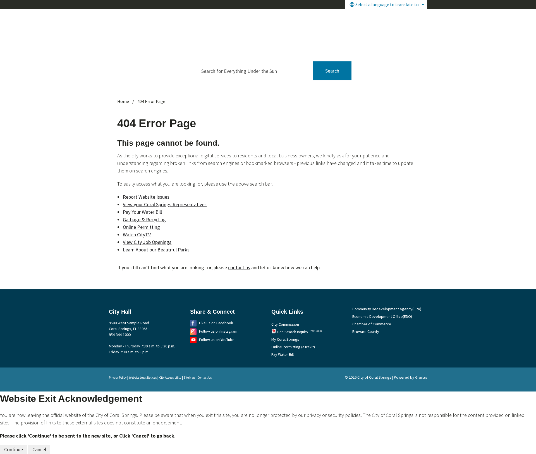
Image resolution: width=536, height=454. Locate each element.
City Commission (285, 324)
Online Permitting (141, 227)
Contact (414, 16)
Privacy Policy (117, 377)
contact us (239, 267)
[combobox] (386, 4)
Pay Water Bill (282, 354)
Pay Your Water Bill (142, 212)
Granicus (421, 377)
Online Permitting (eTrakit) (293, 346)
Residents (355, 16)
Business (386, 16)
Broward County (365, 331)
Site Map (189, 377)
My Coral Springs (285, 339)
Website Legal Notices (143, 377)
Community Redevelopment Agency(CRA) (386, 308)
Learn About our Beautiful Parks (156, 249)
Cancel (39, 449)
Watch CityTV (137, 234)
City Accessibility (170, 377)
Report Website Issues (146, 197)
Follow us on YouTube (216, 339)
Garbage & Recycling (144, 219)
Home (123, 101)
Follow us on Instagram (218, 331)
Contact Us (204, 377)
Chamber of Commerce (371, 323)
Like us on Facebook (216, 322)
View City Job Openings (147, 242)
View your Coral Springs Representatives (165, 204)
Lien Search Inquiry (299, 331)
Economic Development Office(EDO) (382, 316)
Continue (13, 449)
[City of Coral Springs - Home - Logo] (156, 28)
